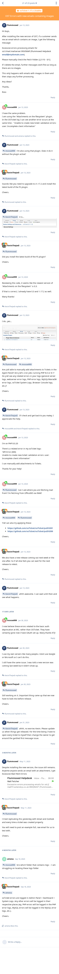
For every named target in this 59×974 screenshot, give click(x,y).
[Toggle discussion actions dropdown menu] (56, 3)
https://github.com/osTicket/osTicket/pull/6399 (30, 531)
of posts (28, 3)
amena (8, 892)
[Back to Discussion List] (2, 3)
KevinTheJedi (11, 217)
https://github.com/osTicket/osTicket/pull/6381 (30, 528)
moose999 (10, 151)
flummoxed (10, 178)
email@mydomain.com (13, 54)
